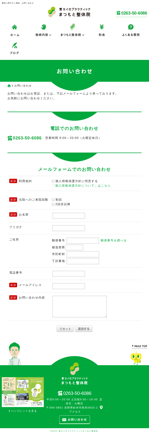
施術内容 (43, 32)
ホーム (14, 32)
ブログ (14, 51)
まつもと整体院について (72, 32)
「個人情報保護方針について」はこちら (81, 185)
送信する (84, 328)
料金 (101, 32)
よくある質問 (130, 32)
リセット (65, 328)
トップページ (43, 51)
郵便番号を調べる (114, 240)
